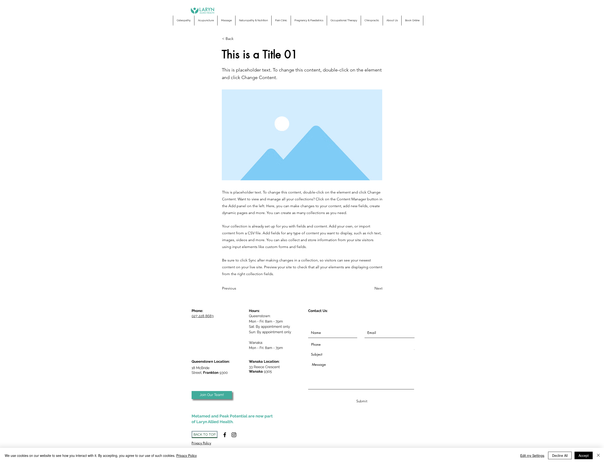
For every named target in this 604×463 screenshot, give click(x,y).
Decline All (560, 455)
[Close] (598, 455)
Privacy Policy (186, 455)
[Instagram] (234, 435)
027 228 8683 (203, 316)
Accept (584, 455)
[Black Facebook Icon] (225, 435)
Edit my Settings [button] (532, 455)
